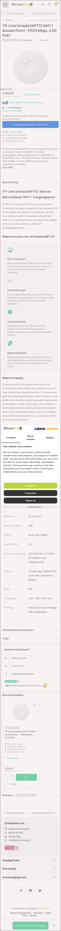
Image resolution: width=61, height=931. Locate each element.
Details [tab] (50, 437)
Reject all (31, 500)
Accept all (30, 485)
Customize (30, 493)
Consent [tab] (10, 437)
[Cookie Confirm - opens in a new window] (46, 428)
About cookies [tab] (30, 437)
